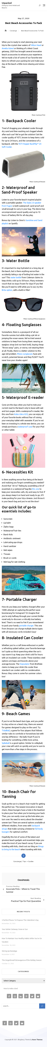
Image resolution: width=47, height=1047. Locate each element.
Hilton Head (36, 45)
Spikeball (6, 743)
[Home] (5, 31)
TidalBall (6, 730)
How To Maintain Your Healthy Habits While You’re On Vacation (22, 940)
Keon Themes (37, 1039)
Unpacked (7, 3)
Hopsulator (25, 664)
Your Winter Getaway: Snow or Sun (15, 929)
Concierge (17, 861)
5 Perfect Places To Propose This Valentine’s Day (20, 920)
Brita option (7, 290)
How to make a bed (11, 988)
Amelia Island (8, 48)
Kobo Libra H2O (21, 414)
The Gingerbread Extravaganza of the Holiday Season (22, 960)
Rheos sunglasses (25, 354)
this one (35, 489)
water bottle (16, 277)
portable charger (26, 625)
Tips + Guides (28, 861)
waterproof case (25, 427)
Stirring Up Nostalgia (9, 951)
